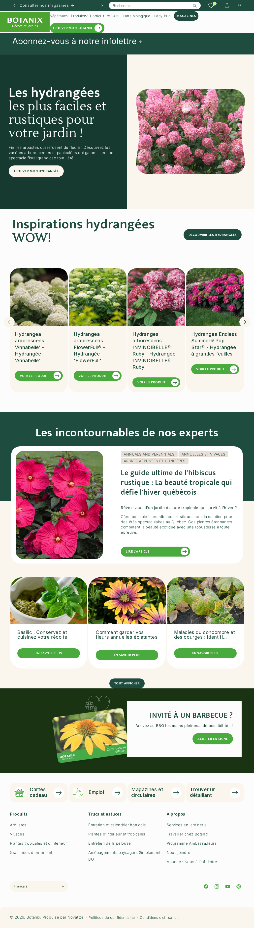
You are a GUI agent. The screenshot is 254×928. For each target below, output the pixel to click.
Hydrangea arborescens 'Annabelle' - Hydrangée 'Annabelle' (29, 347)
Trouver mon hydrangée (36, 171)
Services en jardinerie (187, 825)
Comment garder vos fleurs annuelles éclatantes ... (127, 637)
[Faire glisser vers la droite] (244, 321)
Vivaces (17, 834)
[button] (59, 16)
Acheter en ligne (212, 739)
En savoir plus (48, 653)
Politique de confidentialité (112, 917)
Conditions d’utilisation (159, 917)
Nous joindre (178, 852)
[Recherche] (195, 5)
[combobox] (154, 5)
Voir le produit (34, 376)
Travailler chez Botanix (187, 834)
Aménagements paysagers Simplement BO (124, 856)
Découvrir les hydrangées (213, 235)
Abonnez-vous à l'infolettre (192, 861)
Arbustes (18, 825)
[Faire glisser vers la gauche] (9, 321)
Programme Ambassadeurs (192, 843)
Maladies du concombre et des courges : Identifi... (204, 634)
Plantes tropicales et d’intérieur (38, 843)
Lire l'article (137, 551)
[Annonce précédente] (14, 5)
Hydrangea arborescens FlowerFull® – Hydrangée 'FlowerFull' (89, 347)
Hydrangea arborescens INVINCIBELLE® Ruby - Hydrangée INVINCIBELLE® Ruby (154, 350)
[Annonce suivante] (102, 5)
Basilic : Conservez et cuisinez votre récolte (42, 634)
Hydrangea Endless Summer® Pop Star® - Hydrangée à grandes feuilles (214, 344)
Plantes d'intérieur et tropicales (116, 834)
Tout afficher (127, 683)
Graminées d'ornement (31, 852)
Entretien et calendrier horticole (117, 825)
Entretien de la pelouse (109, 843)
